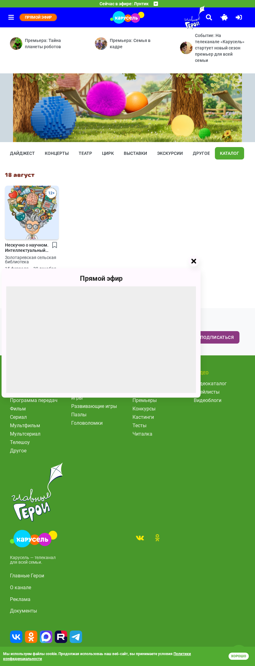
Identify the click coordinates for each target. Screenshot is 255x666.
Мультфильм (25, 425)
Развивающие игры (94, 406)
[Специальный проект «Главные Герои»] (180, 17)
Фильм (18, 409)
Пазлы (78, 415)
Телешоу (20, 442)
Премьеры (144, 400)
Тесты (139, 425)
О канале (20, 587)
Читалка (142, 434)
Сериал (18, 417)
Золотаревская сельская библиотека (30, 259)
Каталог (229, 153)
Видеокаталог (210, 383)
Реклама (20, 599)
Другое (201, 153)
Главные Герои (27, 576)
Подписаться (217, 337)
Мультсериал (25, 434)
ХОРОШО (238, 656)
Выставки (135, 153)
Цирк (108, 153)
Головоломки (87, 423)
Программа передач (34, 400)
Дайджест (22, 153)
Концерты (57, 153)
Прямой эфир (101, 278)
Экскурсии (170, 153)
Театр (85, 153)
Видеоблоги (207, 400)
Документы (23, 611)
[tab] (139, 537)
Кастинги (143, 417)
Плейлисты (207, 392)
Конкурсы (143, 409)
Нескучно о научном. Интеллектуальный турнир (27, 248)
